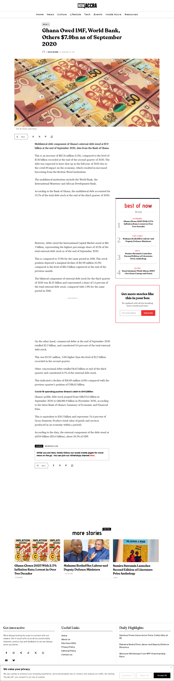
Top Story (137, 236)
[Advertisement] (73, 220)
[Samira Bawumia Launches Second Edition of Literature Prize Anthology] (136, 550)
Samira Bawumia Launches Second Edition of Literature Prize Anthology (138, 256)
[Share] (21, 653)
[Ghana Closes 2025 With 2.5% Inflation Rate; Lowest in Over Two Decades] (37, 550)
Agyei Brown (53, 52)
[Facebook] (33, 136)
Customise (126, 675)
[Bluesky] (14, 660)
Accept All (162, 675)
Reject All (144, 675)
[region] (87, 673)
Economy (137, 219)
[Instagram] (14, 653)
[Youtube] (6, 660)
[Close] (171, 667)
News (46, 24)
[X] (39, 136)
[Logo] (87, 6)
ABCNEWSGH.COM (51, 446)
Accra (137, 268)
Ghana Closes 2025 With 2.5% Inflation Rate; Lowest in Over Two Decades (138, 224)
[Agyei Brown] (44, 52)
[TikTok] (28, 653)
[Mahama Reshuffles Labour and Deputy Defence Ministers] (86, 550)
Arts (137, 251)
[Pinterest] (45, 136)
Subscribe (148, 313)
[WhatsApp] (52, 136)
